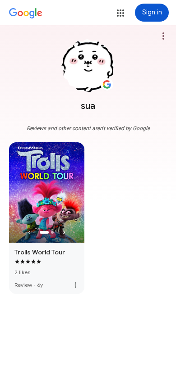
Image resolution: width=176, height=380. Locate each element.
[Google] (25, 13)
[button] (120, 13)
